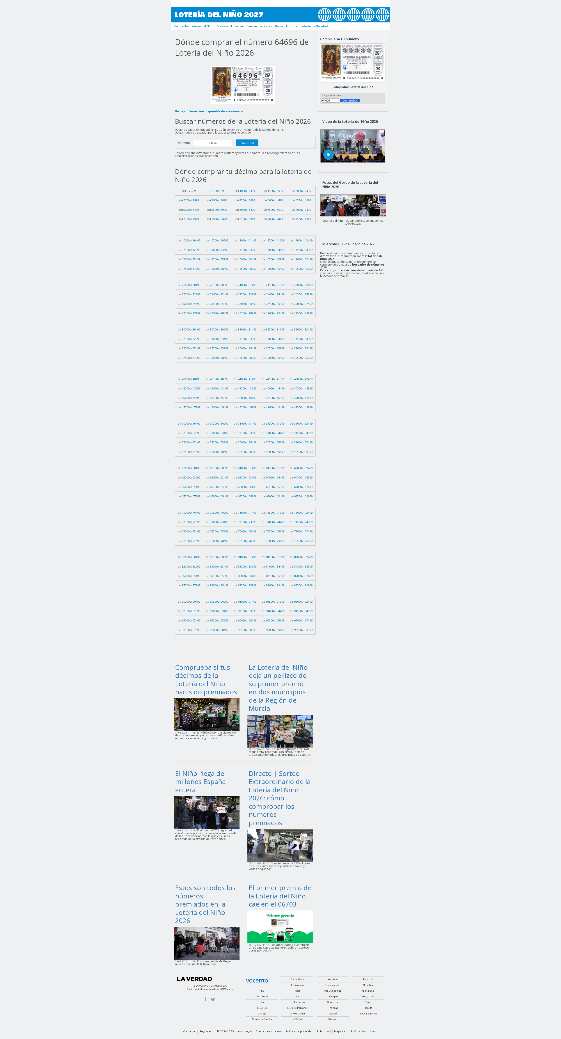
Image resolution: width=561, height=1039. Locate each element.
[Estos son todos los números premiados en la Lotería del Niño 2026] (208, 943)
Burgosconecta (332, 985)
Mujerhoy (368, 985)
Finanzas (333, 1008)
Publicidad (323, 1031)
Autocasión (332, 1013)
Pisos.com (368, 979)
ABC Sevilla (262, 996)
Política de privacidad (299, 1031)
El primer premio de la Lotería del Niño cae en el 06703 (280, 896)
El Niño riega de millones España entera (200, 781)
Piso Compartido (332, 991)
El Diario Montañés (297, 1008)
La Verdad (194, 979)
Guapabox (332, 1002)
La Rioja (261, 1013)
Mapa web (340, 1031)
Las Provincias (297, 1002)
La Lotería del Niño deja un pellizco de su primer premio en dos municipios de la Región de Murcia (278, 688)
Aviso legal (244, 1031)
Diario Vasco (297, 979)
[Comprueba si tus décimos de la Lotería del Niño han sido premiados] (208, 714)
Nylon (368, 1002)
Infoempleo (332, 996)
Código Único (368, 996)
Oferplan (332, 1019)
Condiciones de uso (269, 1031)
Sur (297, 996)
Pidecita (368, 1008)
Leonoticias (332, 979)
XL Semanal (368, 991)
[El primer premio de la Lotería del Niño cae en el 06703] (281, 926)
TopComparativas (368, 1013)
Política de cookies (363, 1031)
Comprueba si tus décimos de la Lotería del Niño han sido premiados (206, 679)
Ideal (297, 991)
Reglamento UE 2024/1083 (216, 1031)
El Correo (262, 1008)
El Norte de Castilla (262, 1019)
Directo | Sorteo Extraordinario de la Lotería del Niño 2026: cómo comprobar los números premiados (280, 798)
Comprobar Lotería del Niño (352, 87)
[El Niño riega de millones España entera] (208, 812)
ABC (262, 991)
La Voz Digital (297, 1013)
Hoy (262, 1002)
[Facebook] (205, 999)
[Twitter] (212, 999)
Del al (189, 191)
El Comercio (297, 985)
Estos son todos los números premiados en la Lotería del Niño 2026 (205, 904)
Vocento (257, 981)
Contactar (189, 1031)
